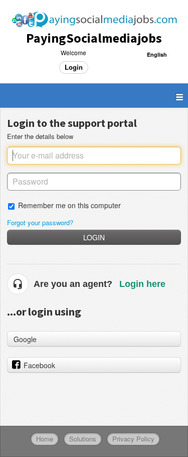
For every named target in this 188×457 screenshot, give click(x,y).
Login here (142, 284)
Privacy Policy (133, 438)
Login (94, 237)
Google (25, 339)
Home (44, 438)
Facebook (39, 365)
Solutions (82, 438)
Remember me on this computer (69, 205)
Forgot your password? (40, 222)
